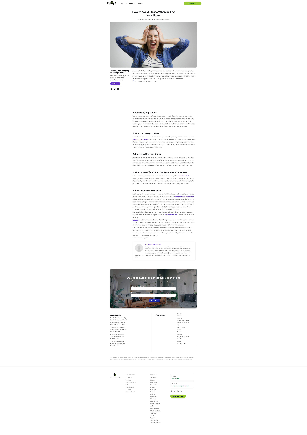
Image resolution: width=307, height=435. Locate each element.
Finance (179, 318)
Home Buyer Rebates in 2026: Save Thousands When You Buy (117, 336)
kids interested (183, 176)
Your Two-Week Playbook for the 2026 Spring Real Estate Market (118, 344)
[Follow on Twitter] (115, 89)
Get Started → (193, 3)
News (179, 329)
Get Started (115, 84)
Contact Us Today (178, 396)
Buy (126, 3)
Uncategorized (181, 343)
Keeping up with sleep (140, 139)
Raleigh (179, 334)
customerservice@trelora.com (180, 386)
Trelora (135, 220)
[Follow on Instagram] (118, 89)
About (139, 3)
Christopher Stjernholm (147, 19)
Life (178, 325)
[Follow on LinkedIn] (181, 391)
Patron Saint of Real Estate (184, 197)
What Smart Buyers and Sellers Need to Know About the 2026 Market (118, 329)
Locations (131, 3)
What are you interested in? (138, 286)
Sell (122, 3)
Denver (179, 316)
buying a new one (171, 215)
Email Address (135, 293)
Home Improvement (183, 323)
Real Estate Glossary (183, 336)
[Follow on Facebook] (111, 89)
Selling (167, 19)
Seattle (179, 339)
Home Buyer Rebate (183, 320)
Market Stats (181, 327)
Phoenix (179, 332)
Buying (179, 313)
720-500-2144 (175, 378)
